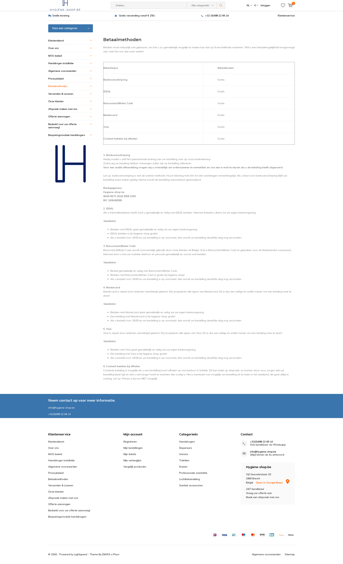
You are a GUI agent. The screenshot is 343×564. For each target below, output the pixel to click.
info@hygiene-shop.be (263, 451)
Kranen (183, 466)
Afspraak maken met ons (62, 109)
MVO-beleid (55, 55)
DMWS (106, 554)
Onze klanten (56, 101)
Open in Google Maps (269, 482)
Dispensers (185, 447)
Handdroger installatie (61, 63)
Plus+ (116, 554)
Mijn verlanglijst (132, 460)
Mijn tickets (129, 454)
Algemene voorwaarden (62, 71)
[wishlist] (283, 5)
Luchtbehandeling (189, 479)
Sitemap (290, 554)
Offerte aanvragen (59, 116)
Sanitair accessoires (191, 485)
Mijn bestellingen (133, 447)
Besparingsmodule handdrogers (66, 135)
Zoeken (221, 5)
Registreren (130, 441)
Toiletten (184, 460)
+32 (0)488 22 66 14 (217, 15)
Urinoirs (183, 454)
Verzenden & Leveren (60, 93)
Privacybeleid (56, 78)
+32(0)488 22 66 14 (261, 441)
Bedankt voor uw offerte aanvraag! (62, 126)
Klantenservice (286, 15)
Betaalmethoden (57, 86)
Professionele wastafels (193, 472)
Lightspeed (80, 554)
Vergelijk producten (134, 466)
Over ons (53, 48)
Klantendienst (56, 40)
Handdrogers (187, 441)
